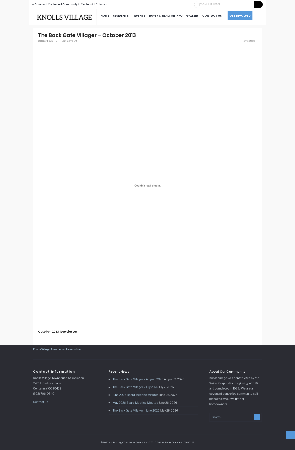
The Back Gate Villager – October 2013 (87, 35)
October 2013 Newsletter (57, 331)
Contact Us (212, 16)
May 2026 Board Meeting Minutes (135, 402)
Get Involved (240, 16)
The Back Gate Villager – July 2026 (135, 387)
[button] (228, 4)
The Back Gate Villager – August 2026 (138, 379)
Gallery (192, 16)
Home (105, 16)
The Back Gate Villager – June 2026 (136, 410)
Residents (121, 16)
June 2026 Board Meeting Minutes (136, 395)
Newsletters (248, 40)
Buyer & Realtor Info (166, 16)
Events (139, 16)
